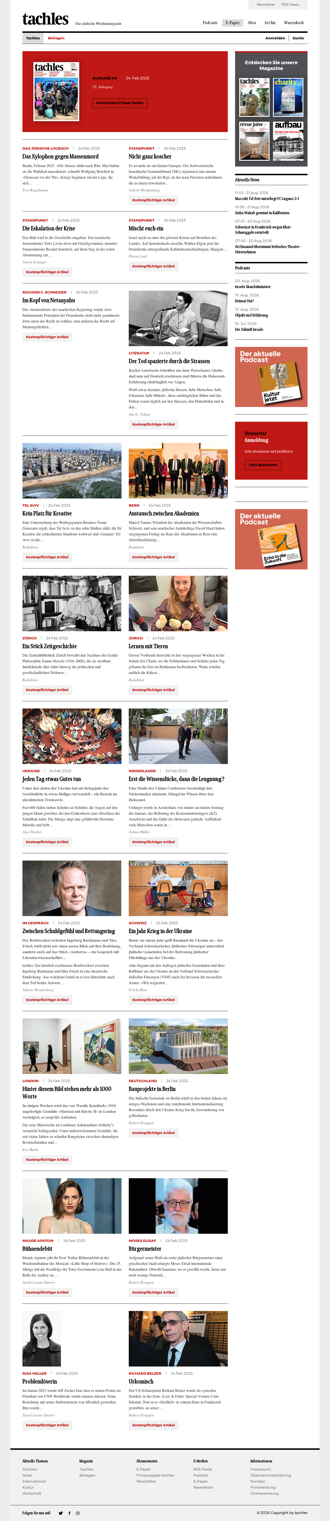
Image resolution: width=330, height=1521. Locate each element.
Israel (27, 1475)
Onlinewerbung (265, 1493)
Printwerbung (263, 1487)
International (34, 1481)
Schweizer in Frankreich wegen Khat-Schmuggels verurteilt (263, 229)
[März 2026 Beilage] (288, 98)
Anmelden (275, 38)
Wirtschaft (31, 1493)
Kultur (28, 1487)
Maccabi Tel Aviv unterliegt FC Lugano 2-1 (267, 199)
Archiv (270, 23)
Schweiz (29, 1469)
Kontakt (258, 1481)
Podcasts (210, 23)
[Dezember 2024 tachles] (254, 98)
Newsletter (266, 5)
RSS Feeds (290, 5)
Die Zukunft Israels (249, 329)
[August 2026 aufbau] (288, 142)
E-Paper (233, 23)
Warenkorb (294, 23)
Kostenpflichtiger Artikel (153, 200)
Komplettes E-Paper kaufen (119, 103)
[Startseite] (45, 18)
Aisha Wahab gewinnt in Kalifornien (262, 213)
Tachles (33, 38)
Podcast (201, 1475)
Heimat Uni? (244, 301)
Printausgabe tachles (155, 1475)
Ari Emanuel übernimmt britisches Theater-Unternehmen (268, 249)
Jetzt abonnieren (263, 465)
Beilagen (56, 38)
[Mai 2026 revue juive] (254, 142)
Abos (252, 23)
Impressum (261, 1469)
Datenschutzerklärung (271, 1475)
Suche (298, 38)
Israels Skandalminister (253, 287)
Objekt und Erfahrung (251, 315)
